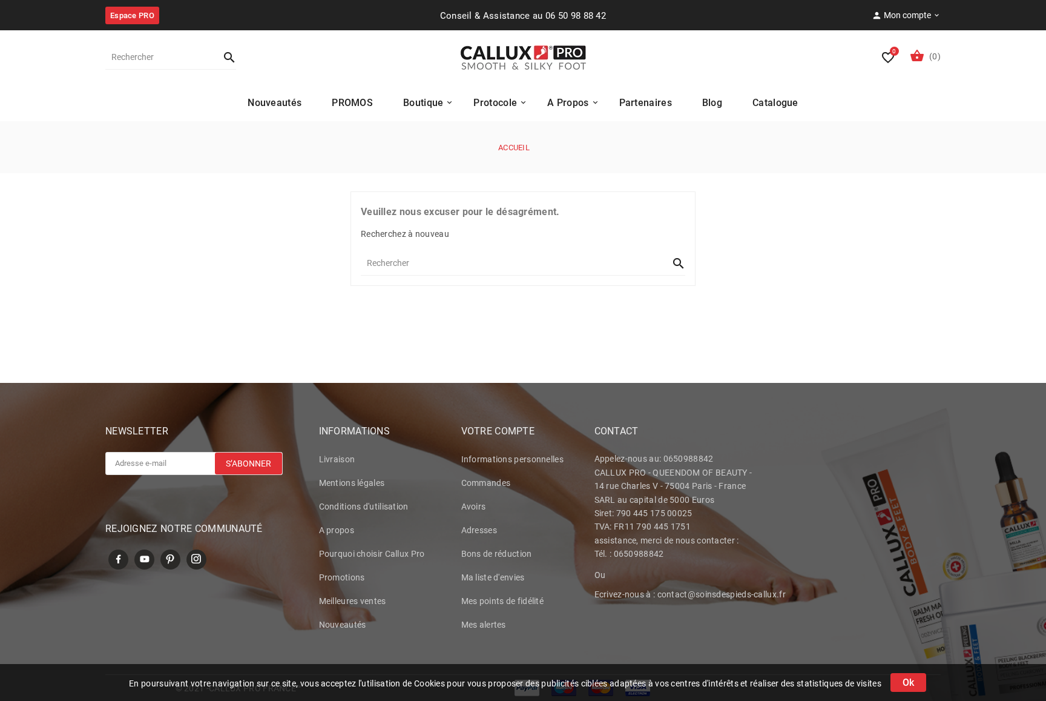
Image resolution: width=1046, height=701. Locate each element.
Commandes (486, 483)
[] (224, 57)
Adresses (479, 530)
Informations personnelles (512, 459)
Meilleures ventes (352, 601)
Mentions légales (352, 483)
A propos (336, 530)
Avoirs (473, 506)
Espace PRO (132, 15)
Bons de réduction (496, 554)
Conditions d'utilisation (364, 506)
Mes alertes (483, 625)
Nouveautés (342, 625)
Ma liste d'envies (493, 577)
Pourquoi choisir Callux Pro (372, 554)
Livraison (337, 459)
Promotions (342, 577)
